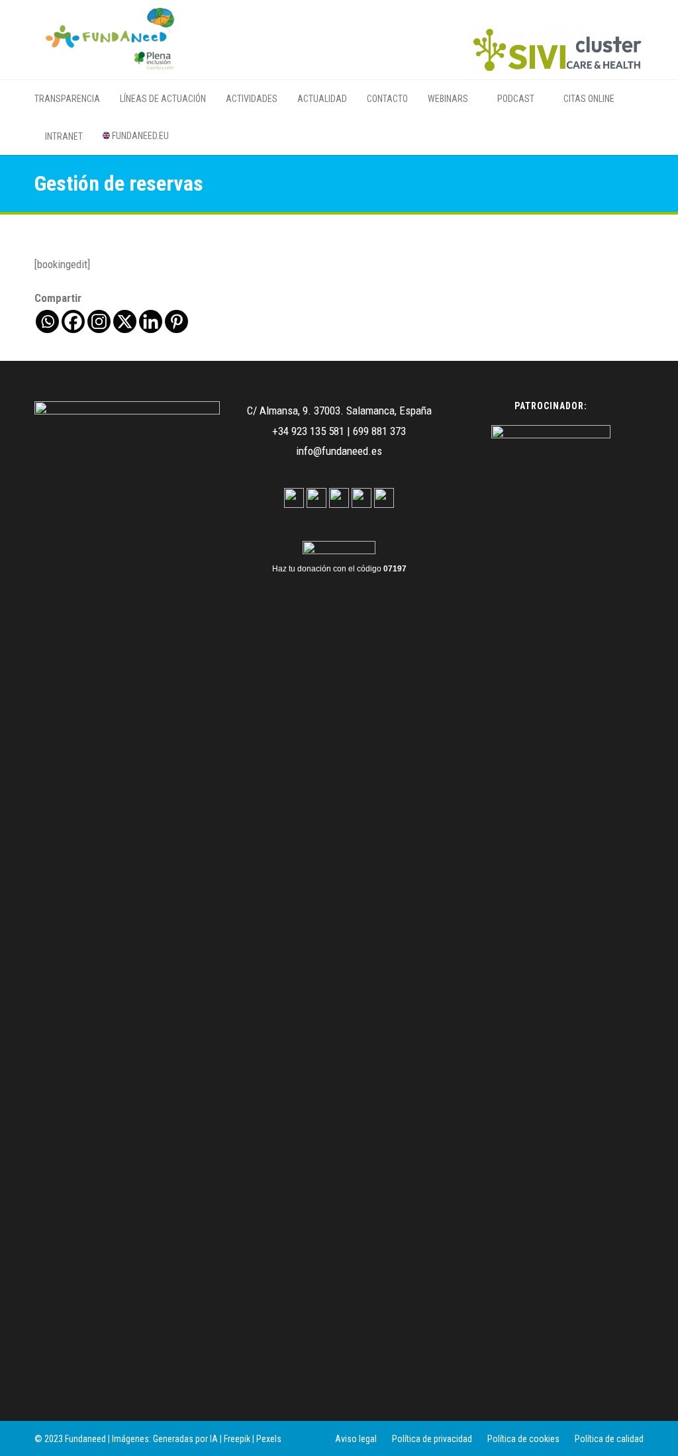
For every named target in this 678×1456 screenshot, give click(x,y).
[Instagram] (99, 321)
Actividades (251, 98)
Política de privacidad (432, 1438)
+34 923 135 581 (308, 431)
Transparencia (67, 98)
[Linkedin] (150, 321)
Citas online (587, 98)
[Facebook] (73, 321)
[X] (124, 321)
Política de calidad (609, 1438)
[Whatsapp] (47, 321)
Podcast (514, 98)
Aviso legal (356, 1438)
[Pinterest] (176, 321)
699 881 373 (379, 431)
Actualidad (322, 98)
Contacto (387, 98)
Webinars (448, 98)
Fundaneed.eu (139, 135)
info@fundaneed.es (339, 451)
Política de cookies (523, 1438)
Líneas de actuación (163, 98)
